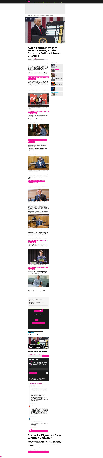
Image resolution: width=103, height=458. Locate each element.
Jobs (41, 456)
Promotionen (61, 2)
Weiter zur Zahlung (38, 322)
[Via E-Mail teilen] (32, 59)
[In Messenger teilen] (30, 59)
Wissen (50, 2)
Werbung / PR (37, 456)
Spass (44, 2)
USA (31, 15)
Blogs (52, 2)
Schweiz (27, 2)
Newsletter (32, 456)
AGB (48, 456)
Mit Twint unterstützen (39, 325)
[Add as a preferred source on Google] (41, 59)
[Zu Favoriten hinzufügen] (37, 59)
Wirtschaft (35, 2)
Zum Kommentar (33, 403)
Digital (47, 2)
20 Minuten (34, 206)
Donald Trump (31, 332)
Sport (39, 2)
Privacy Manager (58, 456)
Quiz (55, 2)
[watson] (27, 1)
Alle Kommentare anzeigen (38, 430)
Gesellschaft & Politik (39, 331)
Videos (57, 2)
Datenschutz (52, 456)
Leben (41, 2)
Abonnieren (46, 355)
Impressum (44, 456)
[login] (1, 457)
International (31, 2)
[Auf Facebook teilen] (29, 59)
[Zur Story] (45, 443)
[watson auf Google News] (46, 59)
